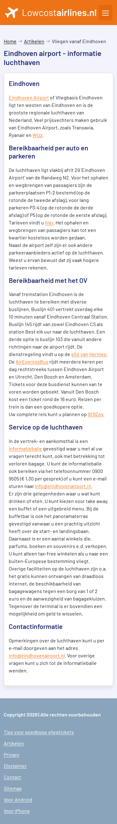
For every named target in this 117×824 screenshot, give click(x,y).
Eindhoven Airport (29, 97)
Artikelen (34, 41)
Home (10, 41)
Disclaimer (15, 766)
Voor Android (18, 799)
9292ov (95, 414)
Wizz (37, 135)
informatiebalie (25, 448)
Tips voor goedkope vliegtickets (39, 732)
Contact (12, 777)
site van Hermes (88, 354)
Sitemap (13, 788)
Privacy (11, 754)
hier (49, 222)
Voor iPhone (17, 811)
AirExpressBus (32, 361)
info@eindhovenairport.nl (63, 486)
